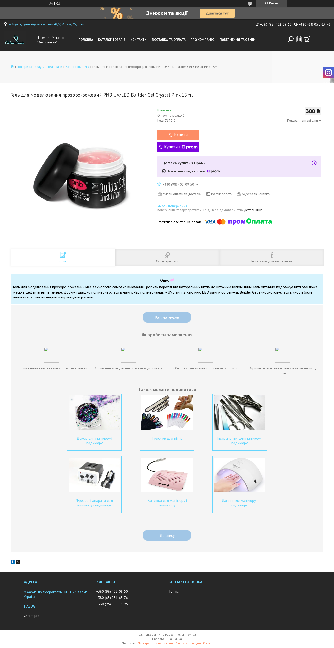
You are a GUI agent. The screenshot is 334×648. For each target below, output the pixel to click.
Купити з (172, 147)
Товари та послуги (31, 67)
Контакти (138, 40)
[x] (18, 562)
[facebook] (13, 562)
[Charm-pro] (19, 39)
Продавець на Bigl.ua (167, 639)
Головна (86, 40)
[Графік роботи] (299, 39)
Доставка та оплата (169, 40)
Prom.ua (190, 634)
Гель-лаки (55, 67)
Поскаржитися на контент (155, 643)
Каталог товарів (111, 40)
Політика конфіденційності (193, 643)
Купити (181, 134)
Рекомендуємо (167, 317)
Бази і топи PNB (77, 67)
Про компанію (202, 40)
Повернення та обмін (237, 40)
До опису (167, 535)
